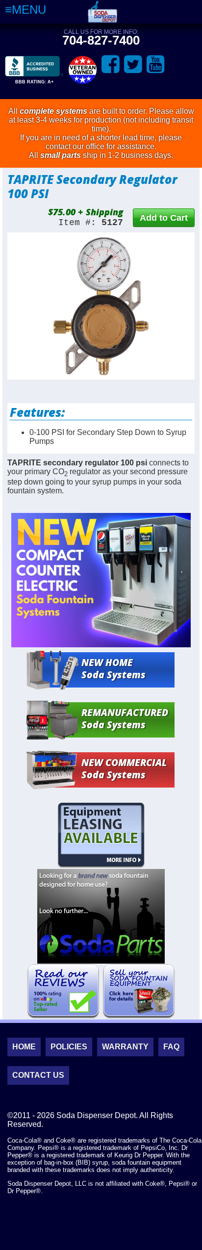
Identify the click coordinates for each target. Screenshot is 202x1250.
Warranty (125, 1047)
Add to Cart (164, 218)
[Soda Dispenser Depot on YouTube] (156, 64)
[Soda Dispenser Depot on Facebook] (110, 64)
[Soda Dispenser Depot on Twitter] (133, 64)
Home (24, 1047)
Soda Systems (113, 668)
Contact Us (38, 1075)
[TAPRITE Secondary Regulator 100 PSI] (101, 306)
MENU (29, 9)
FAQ (171, 1047)
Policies (68, 1047)
